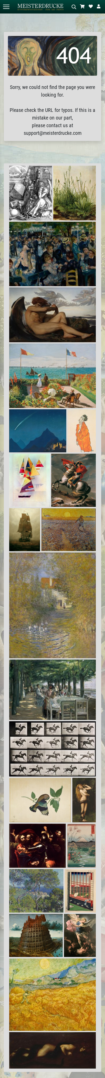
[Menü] (6, 7)
